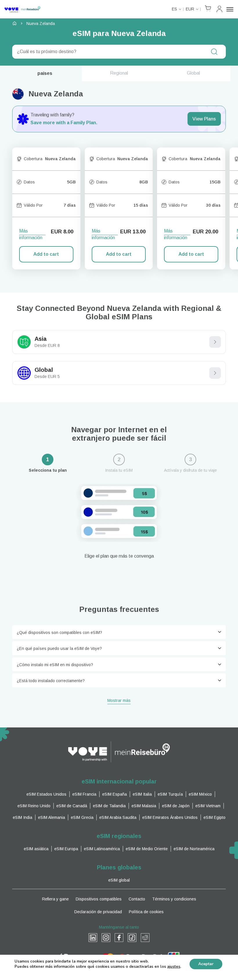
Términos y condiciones (174, 899)
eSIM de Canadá (71, 805)
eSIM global (119, 880)
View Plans (204, 118)
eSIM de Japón (176, 805)
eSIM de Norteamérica (194, 848)
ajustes (173, 966)
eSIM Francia (84, 794)
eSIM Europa (66, 848)
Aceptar (206, 964)
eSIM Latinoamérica (102, 848)
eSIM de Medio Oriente (147, 848)
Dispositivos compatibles (99, 899)
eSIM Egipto (214, 817)
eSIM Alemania (51, 817)
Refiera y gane (55, 899)
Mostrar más (119, 701)
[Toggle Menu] (229, 9)
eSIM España (114, 794)
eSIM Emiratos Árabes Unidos (170, 817)
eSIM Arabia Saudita (117, 817)
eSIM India (22, 817)
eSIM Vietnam (208, 805)
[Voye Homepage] (22, 9)
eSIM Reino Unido (34, 805)
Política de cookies (146, 911)
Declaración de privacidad (98, 911)
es (174, 9)
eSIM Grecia (82, 817)
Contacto (137, 899)
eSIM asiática (36, 848)
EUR (190, 9)
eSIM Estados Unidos (46, 794)
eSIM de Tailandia (109, 805)
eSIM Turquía (170, 794)
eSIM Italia (142, 794)
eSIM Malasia (143, 805)
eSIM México (200, 794)
